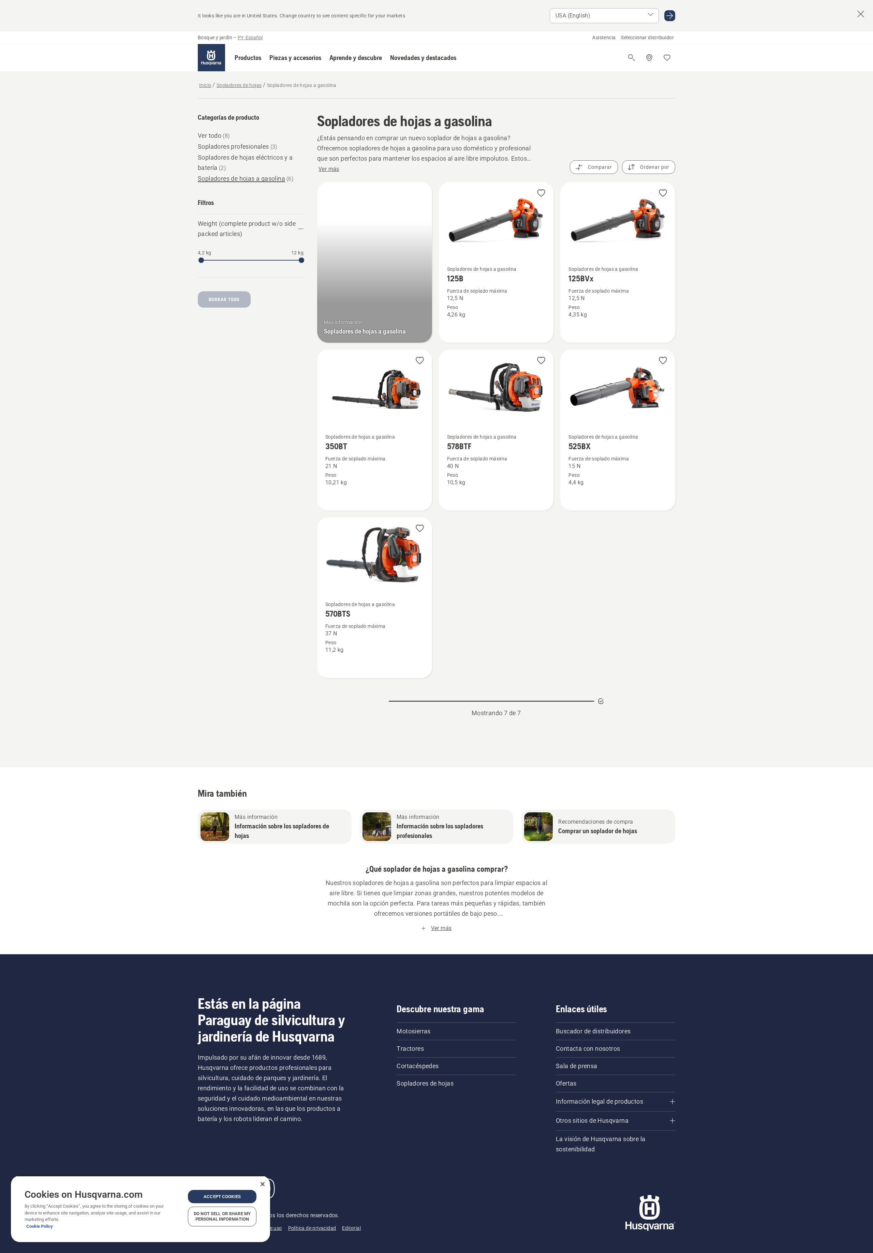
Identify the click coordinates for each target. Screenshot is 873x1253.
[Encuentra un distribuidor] (649, 57)
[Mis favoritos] (667, 57)
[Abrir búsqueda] (631, 57)
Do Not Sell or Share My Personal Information (222, 1216)
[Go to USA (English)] (669, 15)
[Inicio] (211, 57)
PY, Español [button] (250, 37)
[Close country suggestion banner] (860, 14)
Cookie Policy (39, 1226)
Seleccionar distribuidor (647, 37)
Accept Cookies (222, 1196)
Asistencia (604, 37)
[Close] (262, 1184)
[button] (248, 57)
